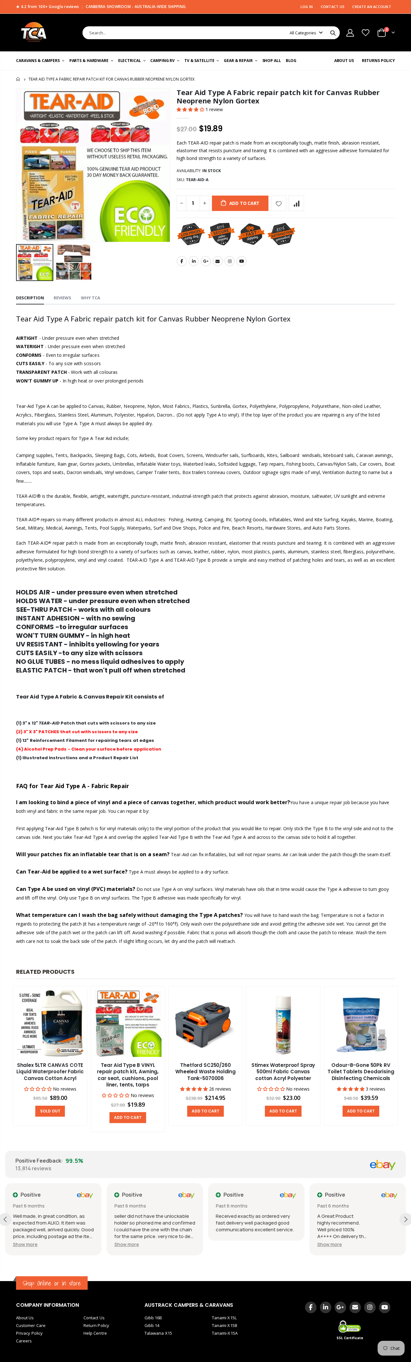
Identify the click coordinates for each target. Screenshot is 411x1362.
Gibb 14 (151, 1325)
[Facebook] (311, 1307)
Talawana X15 (158, 1333)
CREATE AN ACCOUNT (371, 6)
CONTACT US (333, 6)
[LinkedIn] (325, 1307)
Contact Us (94, 1318)
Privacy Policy (29, 1333)
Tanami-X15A (225, 1333)
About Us (25, 1318)
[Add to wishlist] (278, 203)
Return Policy (96, 1325)
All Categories (303, 33)
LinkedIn (193, 261)
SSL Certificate (350, 1338)
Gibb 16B (153, 1318)
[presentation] (404, 1059)
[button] (191, 109)
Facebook (182, 261)
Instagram (229, 261)
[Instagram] (370, 1307)
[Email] (355, 1307)
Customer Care (31, 1325)
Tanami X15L (224, 1318)
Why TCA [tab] (90, 298)
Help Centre (95, 1333)
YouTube (241, 261)
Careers (24, 1341)
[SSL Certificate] (350, 1326)
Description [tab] (30, 298)
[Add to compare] (296, 203)
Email (218, 261)
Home (18, 79)
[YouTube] (384, 1307)
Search (333, 32)
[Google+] (340, 1307)
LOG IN (307, 6)
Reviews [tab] (62, 298)
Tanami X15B (224, 1325)
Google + (206, 261)
